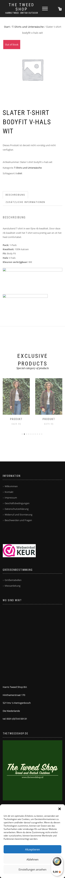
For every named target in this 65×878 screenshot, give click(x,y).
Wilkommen (11, 486)
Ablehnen (32, 859)
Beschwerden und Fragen (18, 520)
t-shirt (19, 173)
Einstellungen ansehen (32, 869)
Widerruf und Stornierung (18, 514)
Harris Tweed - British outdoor (21, 13)
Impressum (11, 497)
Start (7, 26)
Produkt (16, 419)
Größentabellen (13, 580)
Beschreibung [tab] (15, 194)
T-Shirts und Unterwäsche (28, 26)
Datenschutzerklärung (17, 509)
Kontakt (9, 492)
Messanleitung (12, 585)
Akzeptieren (32, 849)
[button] (59, 809)
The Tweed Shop (21, 7)
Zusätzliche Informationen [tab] (25, 202)
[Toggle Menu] (45, 8)
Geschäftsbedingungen (17, 503)
